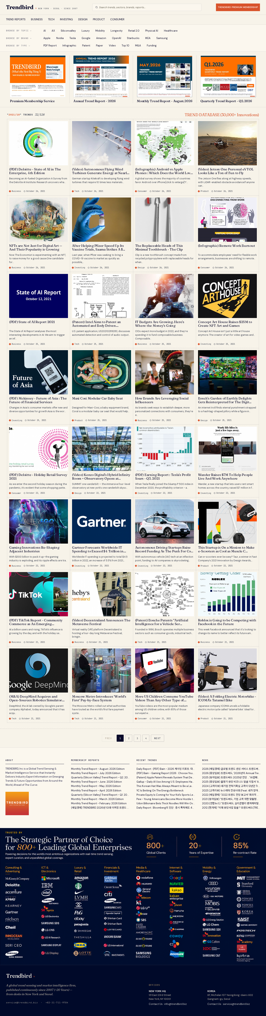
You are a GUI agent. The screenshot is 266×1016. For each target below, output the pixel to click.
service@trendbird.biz (22, 1002)
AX (53, 30)
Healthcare (171, 30)
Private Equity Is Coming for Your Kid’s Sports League (166, 794)
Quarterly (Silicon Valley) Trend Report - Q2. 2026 (100, 777)
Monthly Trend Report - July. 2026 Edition (96, 773)
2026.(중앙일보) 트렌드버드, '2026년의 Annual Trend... (231, 773)
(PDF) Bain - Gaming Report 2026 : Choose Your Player (166, 773)
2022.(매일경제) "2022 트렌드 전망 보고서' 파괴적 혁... (231, 794)
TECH (51, 19)
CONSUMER (117, 19)
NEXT (157, 738)
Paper (99, 45)
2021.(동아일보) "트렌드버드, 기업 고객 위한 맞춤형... (230, 799)
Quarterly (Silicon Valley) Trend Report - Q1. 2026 (100, 794)
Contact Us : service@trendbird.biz (228, 1004)
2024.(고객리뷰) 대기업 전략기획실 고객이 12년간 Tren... (231, 786)
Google (86, 38)
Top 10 (125, 45)
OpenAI (116, 38)
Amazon (101, 38)
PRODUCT (99, 19)
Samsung (162, 38)
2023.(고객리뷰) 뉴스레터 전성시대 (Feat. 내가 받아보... (231, 790)
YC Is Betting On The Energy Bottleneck (160, 790)
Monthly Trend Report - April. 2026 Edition (96, 790)
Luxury (86, 30)
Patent (86, 45)
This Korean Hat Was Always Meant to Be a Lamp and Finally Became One (166, 786)
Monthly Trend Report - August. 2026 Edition (98, 769)
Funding (152, 45)
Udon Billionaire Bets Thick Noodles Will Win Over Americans (166, 803)
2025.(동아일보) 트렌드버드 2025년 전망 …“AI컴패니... (231, 777)
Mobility (100, 30)
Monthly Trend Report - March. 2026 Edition (97, 799)
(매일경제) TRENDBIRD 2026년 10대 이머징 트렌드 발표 (100, 807)
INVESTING (66, 19)
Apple (46, 38)
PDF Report (50, 45)
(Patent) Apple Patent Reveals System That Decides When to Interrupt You (166, 777)
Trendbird (19, 7)
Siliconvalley (68, 30)
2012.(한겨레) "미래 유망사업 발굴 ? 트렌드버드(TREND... (231, 807)
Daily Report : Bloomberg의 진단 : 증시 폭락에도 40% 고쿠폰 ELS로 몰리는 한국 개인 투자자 (166, 807)
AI (44, 30)
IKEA (148, 38)
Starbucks (133, 38)
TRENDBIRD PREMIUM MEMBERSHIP (238, 7)
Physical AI (151, 30)
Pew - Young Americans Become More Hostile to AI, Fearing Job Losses (166, 799)
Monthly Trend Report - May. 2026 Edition (96, 786)
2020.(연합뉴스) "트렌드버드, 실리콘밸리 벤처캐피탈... (231, 803)
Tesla (73, 38)
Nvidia (60, 38)
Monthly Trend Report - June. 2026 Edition (96, 781)
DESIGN (82, 19)
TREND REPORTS (16, 19)
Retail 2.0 (133, 30)
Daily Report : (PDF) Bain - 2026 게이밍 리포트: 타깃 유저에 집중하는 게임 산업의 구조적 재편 (166, 769)
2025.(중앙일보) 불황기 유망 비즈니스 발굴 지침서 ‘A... (231, 781)
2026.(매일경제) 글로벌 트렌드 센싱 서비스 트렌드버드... (231, 769)
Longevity (116, 30)
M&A (138, 45)
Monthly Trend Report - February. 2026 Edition (99, 803)
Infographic (69, 45)
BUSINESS (37, 19)
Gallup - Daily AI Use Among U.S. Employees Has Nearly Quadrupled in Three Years (166, 781)
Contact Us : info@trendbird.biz (168, 1004)
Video (112, 45)
